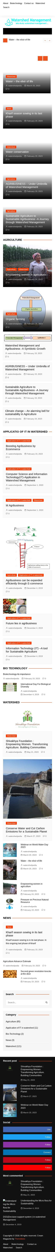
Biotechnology (16, 3)
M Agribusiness (15, 505)
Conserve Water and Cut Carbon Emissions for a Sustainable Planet (36, 1089)
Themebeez (20, 1239)
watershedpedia (15, 86)
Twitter (8, 12)
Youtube (17, 12)
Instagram (13, 12)
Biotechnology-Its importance (17, 674)
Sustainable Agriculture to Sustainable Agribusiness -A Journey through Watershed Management (27, 219)
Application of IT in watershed (18, 441)
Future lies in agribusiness (21, 623)
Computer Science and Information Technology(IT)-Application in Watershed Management (26, 477)
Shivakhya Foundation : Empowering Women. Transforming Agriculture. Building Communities (27, 744)
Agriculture (11, 179)
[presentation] (45, 40)
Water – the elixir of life (19, 40)
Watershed (40, 3)
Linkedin (22, 12)
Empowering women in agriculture (26, 274)
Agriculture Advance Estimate (17, 961)
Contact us (29, 3)
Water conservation (17, 151)
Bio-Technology (13, 1034)
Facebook (4, 12)
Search (6, 7)
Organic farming (15, 319)
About (5, 3)
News (9, 109)
